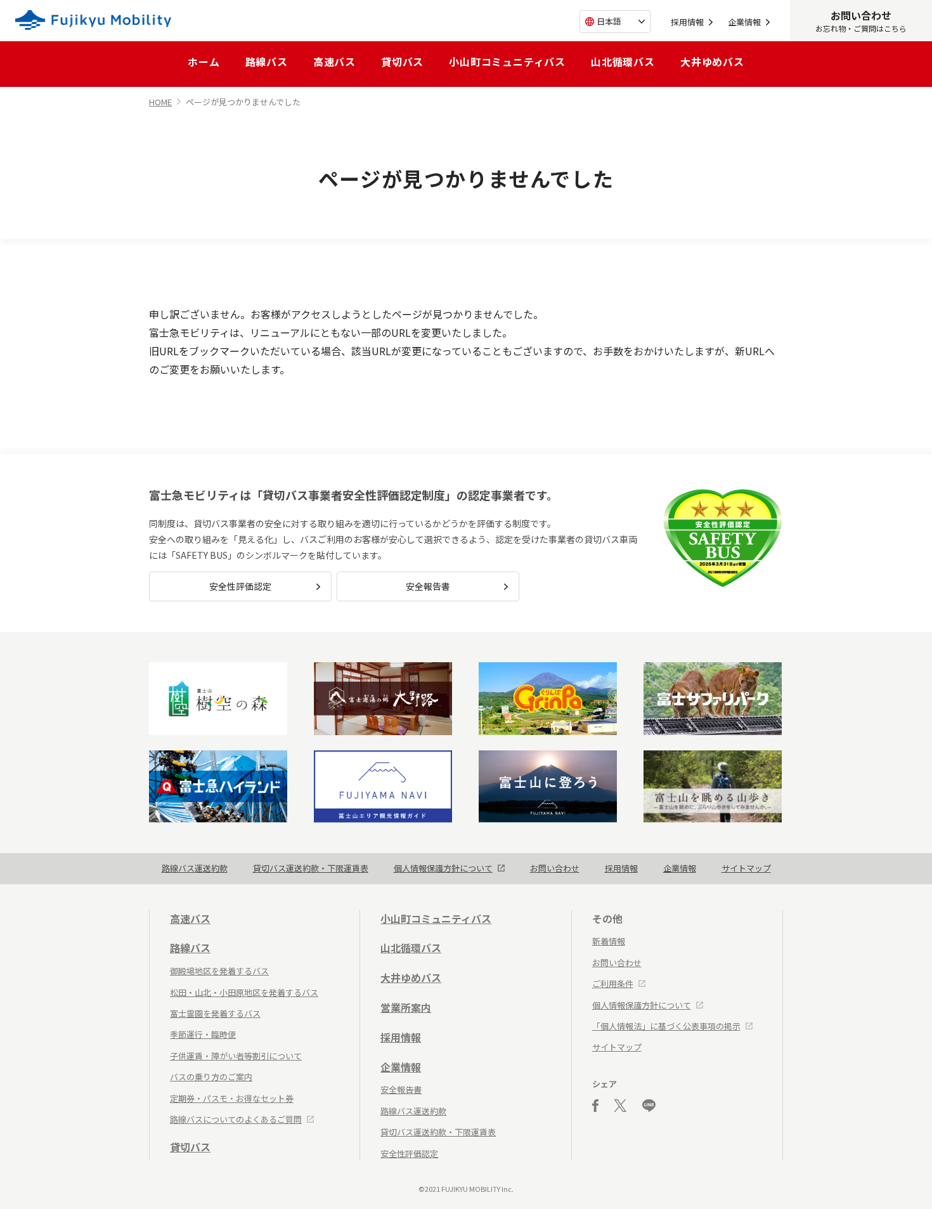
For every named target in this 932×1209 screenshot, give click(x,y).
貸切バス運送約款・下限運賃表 (310, 868)
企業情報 (744, 22)
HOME (160, 102)
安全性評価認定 (240, 586)
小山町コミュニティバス (507, 61)
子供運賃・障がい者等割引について (236, 1056)
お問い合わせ (554, 868)
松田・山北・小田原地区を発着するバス (244, 992)
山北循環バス (623, 61)
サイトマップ (746, 868)
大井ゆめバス (712, 61)
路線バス (266, 61)
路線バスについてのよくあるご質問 (236, 1119)
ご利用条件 (612, 983)
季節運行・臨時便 (203, 1034)
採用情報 (687, 22)
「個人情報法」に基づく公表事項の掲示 (666, 1026)
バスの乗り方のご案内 (211, 1077)
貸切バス (402, 61)
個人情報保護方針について (443, 868)
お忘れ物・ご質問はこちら (861, 21)
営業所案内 (405, 1007)
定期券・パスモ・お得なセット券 (232, 1098)
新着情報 (608, 941)
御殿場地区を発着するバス (219, 971)
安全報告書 (428, 586)
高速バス (334, 61)
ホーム (203, 61)
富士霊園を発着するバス (215, 1013)
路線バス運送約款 (195, 868)
